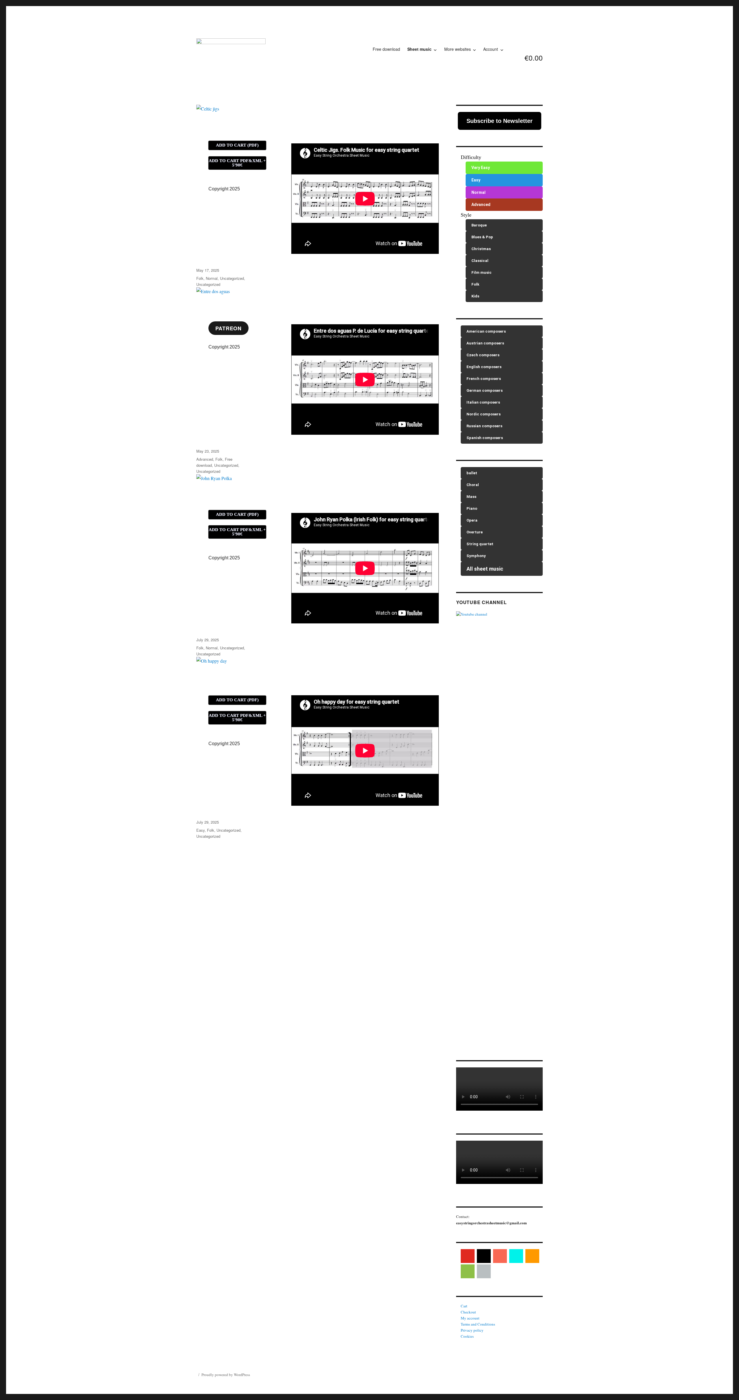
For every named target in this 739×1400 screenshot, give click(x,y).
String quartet (479, 544)
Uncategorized (232, 278)
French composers (483, 378)
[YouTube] (468, 1256)
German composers (484, 390)
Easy (200, 830)
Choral (472, 485)
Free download (386, 49)
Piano (471, 508)
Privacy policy (472, 1330)
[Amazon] (532, 1256)
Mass (471, 496)
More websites (457, 49)
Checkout (468, 1312)
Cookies (467, 1336)
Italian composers (483, 402)
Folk (200, 278)
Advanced (204, 459)
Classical (479, 260)
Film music (481, 272)
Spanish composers (484, 438)
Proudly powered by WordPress (225, 1374)
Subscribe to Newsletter (499, 121)
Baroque (479, 225)
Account (490, 49)
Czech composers (482, 355)
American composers (486, 331)
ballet (471, 473)
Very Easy (480, 167)
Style (466, 215)
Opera (471, 520)
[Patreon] (500, 1256)
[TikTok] (516, 1256)
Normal (212, 278)
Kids (475, 296)
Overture (474, 532)
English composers (483, 367)
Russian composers (484, 426)
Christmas (481, 249)
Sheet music (419, 49)
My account (470, 1318)
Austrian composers (485, 343)
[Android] (468, 1271)
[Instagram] (484, 1256)
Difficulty (471, 157)
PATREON (228, 328)
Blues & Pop (482, 237)
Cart (464, 1306)
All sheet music (484, 569)
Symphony (476, 556)
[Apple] (484, 1271)
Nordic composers (483, 414)
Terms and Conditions (478, 1324)
